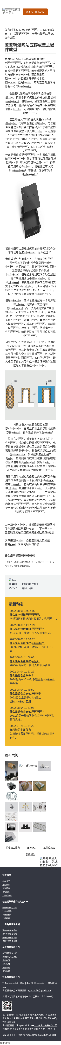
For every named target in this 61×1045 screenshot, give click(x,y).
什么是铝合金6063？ (27, 643)
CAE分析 (6, 892)
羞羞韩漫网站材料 (9, 908)
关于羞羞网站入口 (9, 953)
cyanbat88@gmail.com (39, 990)
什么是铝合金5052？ (26, 693)
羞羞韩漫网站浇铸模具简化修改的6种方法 (29, 532)
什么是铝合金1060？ (27, 629)
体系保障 (6, 971)
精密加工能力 (13, 847)
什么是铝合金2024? (21, 675)
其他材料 (6, 918)
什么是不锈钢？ (25, 614)
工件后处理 (49, 847)
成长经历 (6, 960)
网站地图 (5, 1043)
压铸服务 (6, 885)
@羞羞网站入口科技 (38, 540)
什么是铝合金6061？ (27, 711)
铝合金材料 (7, 911)
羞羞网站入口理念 (9, 957)
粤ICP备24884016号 (27, 1035)
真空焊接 (6, 888)
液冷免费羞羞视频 (9, 941)
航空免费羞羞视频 (9, 934)
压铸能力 (31, 847)
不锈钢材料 (7, 915)
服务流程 (6, 968)
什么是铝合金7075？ (25, 661)
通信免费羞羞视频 (9, 938)
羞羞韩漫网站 (40, 1025)
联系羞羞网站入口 (35, 11)
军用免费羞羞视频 (9, 930)
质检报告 (30, 854)
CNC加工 (6, 881)
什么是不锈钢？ (21, 555)
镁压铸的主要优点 (20, 729)
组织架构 (6, 964)
